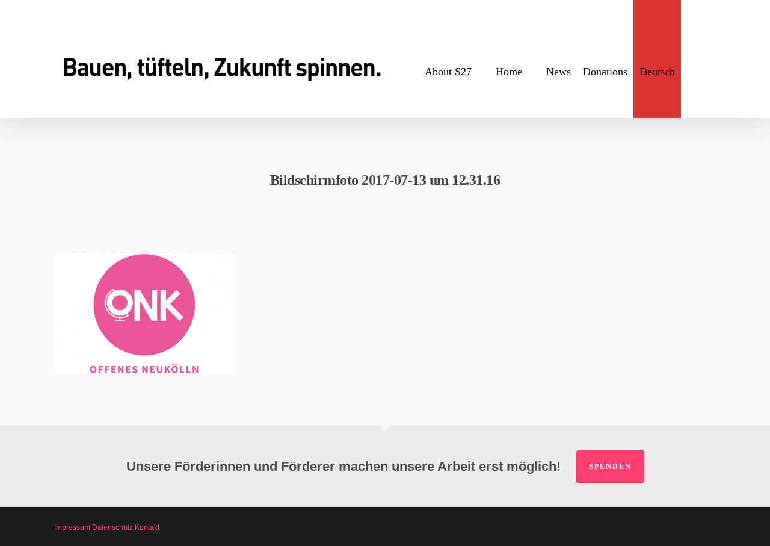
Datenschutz (112, 527)
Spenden (610, 466)
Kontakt (147, 527)
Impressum (72, 527)
